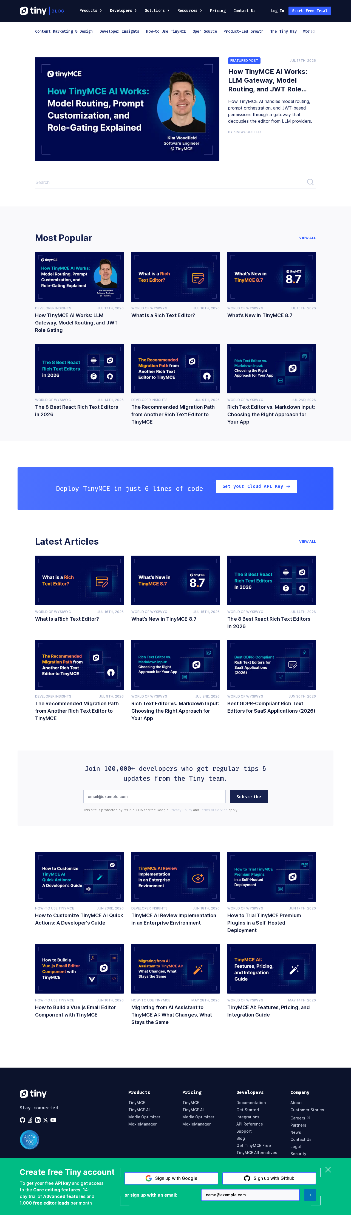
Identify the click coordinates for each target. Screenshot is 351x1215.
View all (307, 238)
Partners (298, 1125)
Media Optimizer (144, 1117)
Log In (277, 10)
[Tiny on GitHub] (23, 1120)
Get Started (247, 1110)
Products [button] (88, 10)
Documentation (251, 1103)
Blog (240, 1138)
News (295, 1132)
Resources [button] (187, 10)
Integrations (247, 1117)
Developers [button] (121, 10)
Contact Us (244, 10)
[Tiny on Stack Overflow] (30, 1120)
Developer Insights (53, 308)
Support (244, 1131)
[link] (127, 109)
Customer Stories (307, 1110)
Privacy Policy (180, 810)
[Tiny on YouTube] (53, 1120)
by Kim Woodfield (244, 132)
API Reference (249, 1124)
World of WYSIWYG (149, 308)
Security (298, 1154)
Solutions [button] (155, 10)
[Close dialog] (328, 1170)
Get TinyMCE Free (253, 1145)
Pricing (218, 10)
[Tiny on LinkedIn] (38, 1120)
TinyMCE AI (139, 1110)
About (296, 1103)
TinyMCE (136, 1103)
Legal (295, 1147)
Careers (297, 1118)
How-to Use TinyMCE (54, 908)
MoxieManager (142, 1124)
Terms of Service (214, 810)
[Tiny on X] (46, 1120)
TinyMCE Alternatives (256, 1153)
